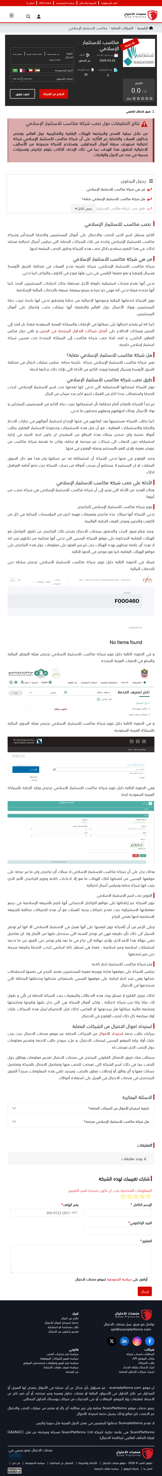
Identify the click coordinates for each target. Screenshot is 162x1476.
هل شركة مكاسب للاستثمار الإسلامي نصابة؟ (113, 198)
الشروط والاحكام (88, 3)
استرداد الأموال (112, 1033)
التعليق (146, 1240)
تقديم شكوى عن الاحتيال (63, 1331)
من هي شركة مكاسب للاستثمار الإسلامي (115, 189)
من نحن (15, 1462)
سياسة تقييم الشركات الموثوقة (59, 1358)
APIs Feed (45, 3)
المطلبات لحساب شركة (140, 1354)
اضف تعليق (22, 94)
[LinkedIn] (124, 1341)
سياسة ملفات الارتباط (106, 1468)
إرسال (145, 1291)
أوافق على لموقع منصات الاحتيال (111, 1279)
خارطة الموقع (131, 1468)
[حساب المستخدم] (38, 16)
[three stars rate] (135, 1196)
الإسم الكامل (141, 1204)
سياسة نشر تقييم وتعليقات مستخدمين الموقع (50, 1363)
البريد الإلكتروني (140, 1222)
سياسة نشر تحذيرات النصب (62, 1354)
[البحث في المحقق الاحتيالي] (27, 16)
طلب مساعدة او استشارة (63, 1327)
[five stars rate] (123, 1196)
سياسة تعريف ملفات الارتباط (61, 1367)
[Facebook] (149, 1341)
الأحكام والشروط (87, 1462)
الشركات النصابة (121, 28)
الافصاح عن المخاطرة (61, 1462)
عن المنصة (72, 1371)
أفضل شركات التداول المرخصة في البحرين (73, 330)
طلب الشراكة (146, 1363)
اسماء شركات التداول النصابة (136, 1371)
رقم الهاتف (69, 1204)
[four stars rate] (129, 1196)
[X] (111, 1341)
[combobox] (73, 1212)
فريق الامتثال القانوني (138, 111)
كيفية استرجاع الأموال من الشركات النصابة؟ (119, 1108)
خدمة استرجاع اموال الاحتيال (61, 1322)
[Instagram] (137, 1341)
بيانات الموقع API (143, 1358)
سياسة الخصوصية (65, 3)
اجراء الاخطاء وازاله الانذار (138, 1367)
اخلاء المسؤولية (109, 3)
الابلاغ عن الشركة (53, 93)
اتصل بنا (30, 3)
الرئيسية (142, 28)
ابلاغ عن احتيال (69, 1318)
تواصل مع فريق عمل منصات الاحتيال (129, 1324)
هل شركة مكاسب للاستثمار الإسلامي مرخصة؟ (117, 1121)
